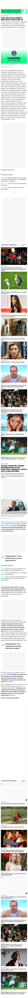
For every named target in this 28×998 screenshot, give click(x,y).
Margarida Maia (11, 672)
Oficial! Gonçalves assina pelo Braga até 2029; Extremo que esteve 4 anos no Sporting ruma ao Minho (14, 578)
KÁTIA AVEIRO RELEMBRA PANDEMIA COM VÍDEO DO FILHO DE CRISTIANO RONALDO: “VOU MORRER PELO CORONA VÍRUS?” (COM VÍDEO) (14, 179)
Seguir (24, 12)
